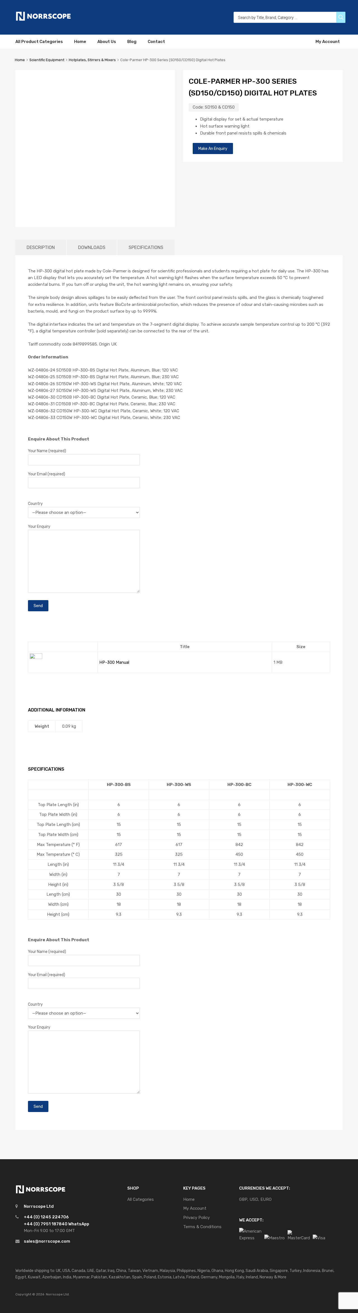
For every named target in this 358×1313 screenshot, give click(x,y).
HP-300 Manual (114, 662)
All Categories (140, 1199)
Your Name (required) (47, 451)
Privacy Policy (196, 1217)
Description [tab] (41, 247)
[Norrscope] (43, 19)
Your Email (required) (46, 474)
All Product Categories (39, 41)
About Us (106, 41)
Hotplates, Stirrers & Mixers (92, 60)
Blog (131, 41)
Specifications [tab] (146, 247)
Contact (156, 41)
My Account (327, 41)
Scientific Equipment (46, 60)
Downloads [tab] (91, 247)
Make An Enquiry (212, 148)
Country (35, 503)
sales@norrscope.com (47, 1241)
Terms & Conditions (202, 1226)
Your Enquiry (39, 526)
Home (80, 41)
